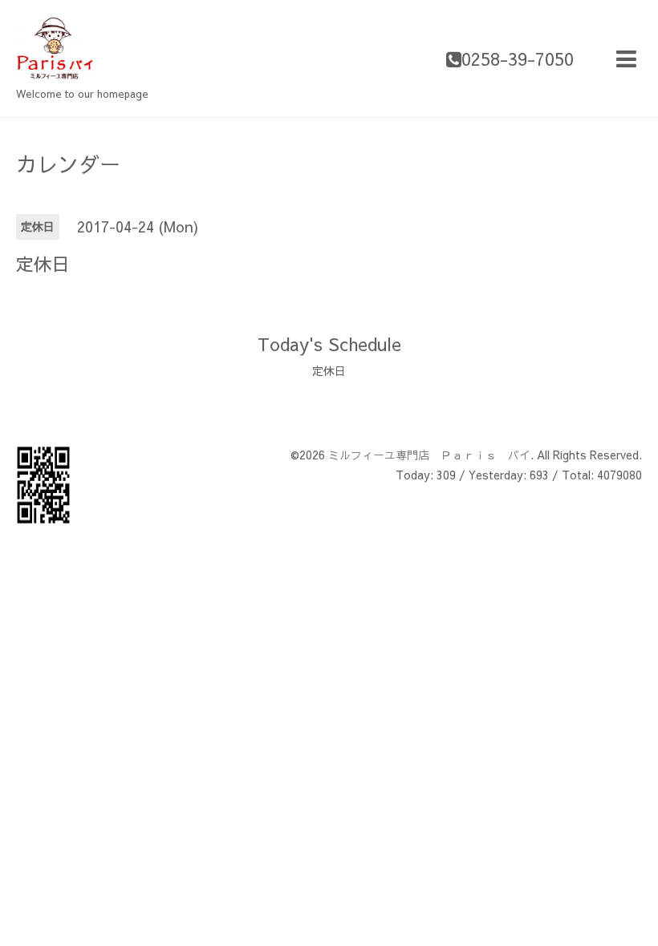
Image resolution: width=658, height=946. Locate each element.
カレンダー (68, 163)
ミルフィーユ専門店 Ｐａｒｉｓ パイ (429, 455)
